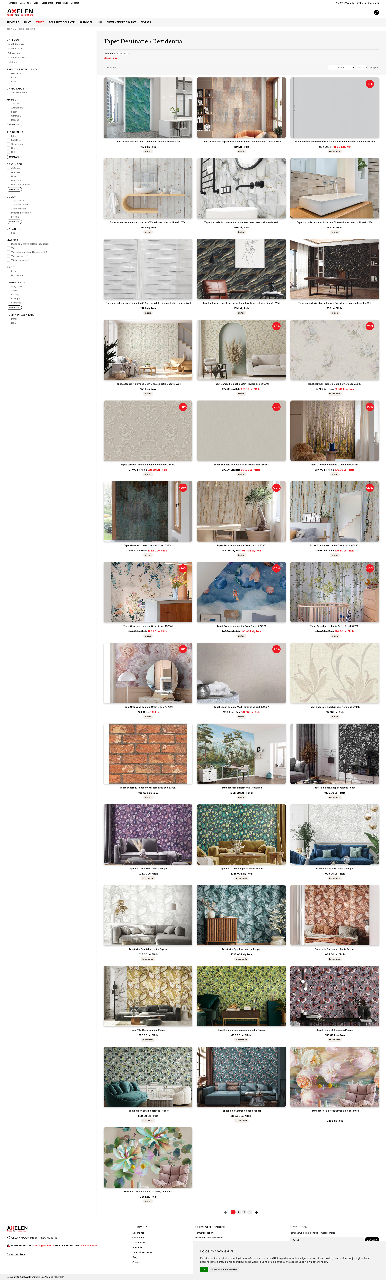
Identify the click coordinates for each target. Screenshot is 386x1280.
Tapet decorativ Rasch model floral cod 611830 (334, 706)
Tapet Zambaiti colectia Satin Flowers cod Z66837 (148, 464)
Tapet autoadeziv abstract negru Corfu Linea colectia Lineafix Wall (334, 303)
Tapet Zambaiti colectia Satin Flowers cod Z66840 (241, 464)
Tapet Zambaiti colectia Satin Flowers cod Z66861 (335, 383)
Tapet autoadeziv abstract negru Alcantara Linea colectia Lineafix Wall (241, 303)
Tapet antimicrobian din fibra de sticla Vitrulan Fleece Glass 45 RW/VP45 (335, 141)
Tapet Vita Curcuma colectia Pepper (334, 949)
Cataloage (25, 3)
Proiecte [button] (13, 22)
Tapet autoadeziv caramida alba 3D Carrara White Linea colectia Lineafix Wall (148, 303)
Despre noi (62, 3)
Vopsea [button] (146, 22)
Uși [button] (100, 22)
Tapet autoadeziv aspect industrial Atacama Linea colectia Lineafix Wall (241, 141)
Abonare (372, 1240)
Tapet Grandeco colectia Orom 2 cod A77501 (148, 706)
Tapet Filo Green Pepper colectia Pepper (241, 868)
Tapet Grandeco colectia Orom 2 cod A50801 (241, 545)
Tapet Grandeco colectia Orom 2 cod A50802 (335, 545)
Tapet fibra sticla (16, 48)
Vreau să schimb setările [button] (224, 1269)
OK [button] (204, 1269)
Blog (36, 3)
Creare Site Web (41, 1277)
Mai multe (14, 125)
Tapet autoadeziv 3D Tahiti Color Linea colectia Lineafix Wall (148, 141)
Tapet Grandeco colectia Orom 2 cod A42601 (334, 464)
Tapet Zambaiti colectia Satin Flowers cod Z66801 (241, 383)
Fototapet (12, 62)
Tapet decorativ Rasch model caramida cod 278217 (148, 787)
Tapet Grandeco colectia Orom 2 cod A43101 (147, 545)
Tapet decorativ (16, 44)
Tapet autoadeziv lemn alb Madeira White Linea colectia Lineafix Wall (148, 222)
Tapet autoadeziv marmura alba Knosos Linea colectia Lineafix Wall (241, 222)
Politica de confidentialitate (209, 1237)
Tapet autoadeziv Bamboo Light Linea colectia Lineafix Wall (148, 383)
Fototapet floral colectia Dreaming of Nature (335, 1110)
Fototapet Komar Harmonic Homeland (241, 787)
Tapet (9, 29)
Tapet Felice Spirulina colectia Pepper (148, 1110)
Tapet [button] (40, 22)
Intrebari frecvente (142, 1252)
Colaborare (47, 3)
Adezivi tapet (14, 53)
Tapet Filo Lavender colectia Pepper (148, 868)
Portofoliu (137, 1247)
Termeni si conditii (204, 1232)
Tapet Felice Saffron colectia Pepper (241, 1110)
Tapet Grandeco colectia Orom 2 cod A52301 (148, 626)
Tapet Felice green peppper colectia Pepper (241, 1030)
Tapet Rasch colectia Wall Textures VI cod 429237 (241, 706)
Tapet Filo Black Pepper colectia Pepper (334, 787)
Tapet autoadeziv (17, 57)
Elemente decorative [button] (121, 22)
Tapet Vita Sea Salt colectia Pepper (148, 949)
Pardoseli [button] (86, 22)
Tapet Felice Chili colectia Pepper (335, 1030)
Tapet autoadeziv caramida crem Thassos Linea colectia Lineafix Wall (334, 222)
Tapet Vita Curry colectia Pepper (148, 1030)
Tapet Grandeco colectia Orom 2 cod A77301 (334, 626)
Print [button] (27, 22)
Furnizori (12, 3)
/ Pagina (374, 67)
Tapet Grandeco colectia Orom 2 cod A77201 (241, 626)
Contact (75, 3)
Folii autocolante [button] (62, 22)
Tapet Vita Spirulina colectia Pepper (241, 949)
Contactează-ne (16, 1254)
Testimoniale (139, 1242)
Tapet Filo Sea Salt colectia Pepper (335, 868)
